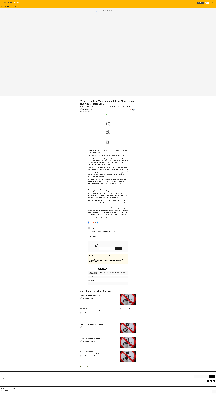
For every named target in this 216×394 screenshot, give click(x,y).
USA (2, 6)
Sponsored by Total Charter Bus (86, 351)
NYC (5, 6)
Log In (199, 2)
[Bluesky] (214, 381)
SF (15, 6)
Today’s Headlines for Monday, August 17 (91, 353)
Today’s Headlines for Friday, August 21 (90, 295)
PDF (112, 159)
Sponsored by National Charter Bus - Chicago (88, 294)
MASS (8, 6)
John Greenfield (86, 298)
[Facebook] (208, 381)
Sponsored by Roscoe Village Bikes (86, 337)
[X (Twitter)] (211, 381)
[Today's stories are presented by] (108, 53)
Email (101, 248)
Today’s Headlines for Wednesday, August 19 (92, 324)
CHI (13, 6)
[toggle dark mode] (207, 3)
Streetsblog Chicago (84, 308)
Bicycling (82, 98)
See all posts (83, 366)
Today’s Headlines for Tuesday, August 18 (91, 338)
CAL (18, 6)
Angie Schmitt (88, 109)
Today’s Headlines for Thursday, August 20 (91, 310)
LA (8, 388)
